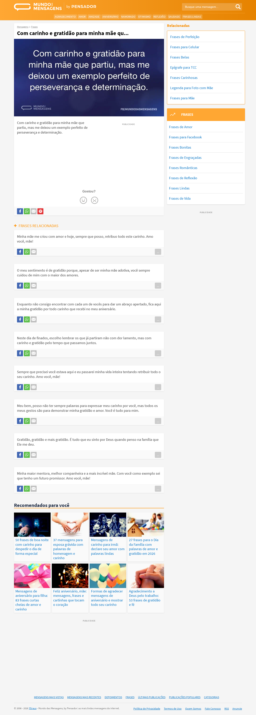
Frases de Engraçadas (185, 157)
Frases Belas (179, 57)
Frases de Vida (180, 198)
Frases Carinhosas (184, 77)
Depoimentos (113, 697)
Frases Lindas (192, 16)
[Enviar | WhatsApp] (27, 211)
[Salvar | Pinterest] (40, 211)
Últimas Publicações (151, 697)
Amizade (94, 16)
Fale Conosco (213, 708)
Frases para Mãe (182, 98)
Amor (82, 16)
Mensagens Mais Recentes (84, 697)
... (158, 252)
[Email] (34, 211)
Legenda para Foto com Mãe (191, 88)
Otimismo (144, 16)
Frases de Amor (180, 127)
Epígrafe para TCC (183, 67)
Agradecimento (65, 16)
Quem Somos (193, 708)
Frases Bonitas (180, 147)
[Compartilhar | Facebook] (20, 211)
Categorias (211, 697)
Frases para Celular (184, 47)
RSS (226, 708)
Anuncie (237, 708)
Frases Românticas (183, 167)
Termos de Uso (173, 708)
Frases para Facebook (185, 137)
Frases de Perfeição (184, 36)
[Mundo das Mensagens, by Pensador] (69, 7)
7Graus (32, 708)
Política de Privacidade (146, 708)
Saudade (174, 16)
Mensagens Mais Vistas (49, 697)
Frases (130, 697)
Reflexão (159, 16)
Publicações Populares (184, 697)
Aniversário (110, 16)
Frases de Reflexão (183, 178)
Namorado (128, 16)
